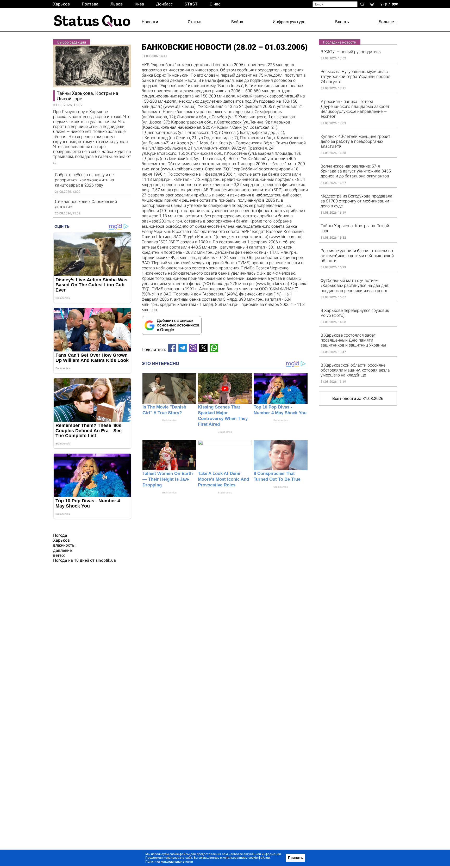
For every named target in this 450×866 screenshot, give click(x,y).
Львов (116, 4)
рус (395, 3)
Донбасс (164, 4)
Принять (295, 858)
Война (237, 21)
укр (383, 3)
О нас (215, 4)
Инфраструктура (289, 21)
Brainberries (169, 420)
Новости (150, 21)
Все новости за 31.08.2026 (357, 398)
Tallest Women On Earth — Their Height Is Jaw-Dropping (167, 479)
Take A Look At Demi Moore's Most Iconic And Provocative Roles (223, 479)
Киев (139, 4)
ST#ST (191, 4)
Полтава (90, 4)
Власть (342, 21)
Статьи (195, 21)
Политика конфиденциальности (169, 861)
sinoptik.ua (106, 560)
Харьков (61, 4)
